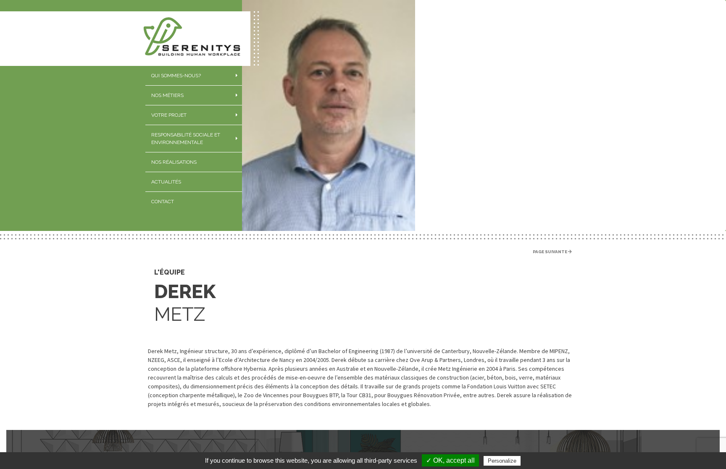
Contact (162, 201)
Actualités (166, 182)
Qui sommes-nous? (176, 76)
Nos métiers (167, 95)
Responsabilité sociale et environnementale (185, 138)
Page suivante (550, 251)
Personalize (502, 461)
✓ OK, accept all (450, 460)
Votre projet (169, 115)
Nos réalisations (174, 162)
